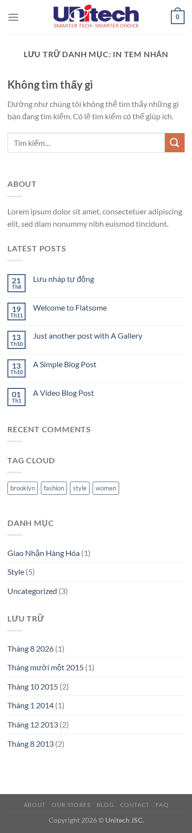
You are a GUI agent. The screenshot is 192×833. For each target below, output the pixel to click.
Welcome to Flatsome (70, 307)
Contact (135, 804)
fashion (54, 488)
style (80, 488)
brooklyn (22, 488)
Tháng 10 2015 (32, 686)
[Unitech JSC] (96, 17)
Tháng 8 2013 (30, 743)
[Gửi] (175, 142)
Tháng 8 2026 (30, 648)
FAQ (162, 804)
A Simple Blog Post (64, 364)
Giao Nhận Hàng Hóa (43, 552)
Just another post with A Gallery (87, 335)
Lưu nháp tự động (63, 278)
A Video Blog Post (63, 392)
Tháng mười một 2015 (45, 667)
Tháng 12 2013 (32, 724)
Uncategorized (32, 590)
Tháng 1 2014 (30, 705)
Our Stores (71, 804)
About (35, 804)
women (106, 488)
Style (15, 571)
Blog (105, 804)
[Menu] (13, 17)
